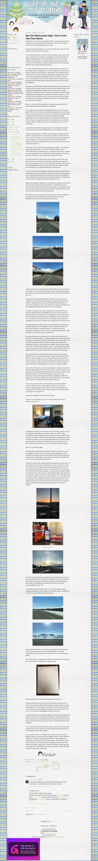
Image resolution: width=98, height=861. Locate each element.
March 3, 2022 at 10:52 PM (38, 803)
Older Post (67, 811)
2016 (10, 159)
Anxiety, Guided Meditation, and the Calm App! (17, 138)
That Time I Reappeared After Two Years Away (16, 153)
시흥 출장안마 (42, 799)
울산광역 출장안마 (63, 797)
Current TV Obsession (17, 149)
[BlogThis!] (43, 760)
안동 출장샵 (60, 795)
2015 (10, 161)
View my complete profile (17, 41)
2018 (10, 125)
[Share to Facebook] (46, 760)
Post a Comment (30, 808)
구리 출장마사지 (37, 797)
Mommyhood (32, 761)
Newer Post (29, 811)
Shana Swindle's (51, 833)
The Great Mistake (40, 761)
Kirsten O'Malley (34, 779)
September (14, 132)
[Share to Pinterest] (47, 760)
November (14, 127)
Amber (18, 37)
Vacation (53, 761)
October (13, 129)
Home (48, 811)
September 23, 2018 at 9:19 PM (39, 786)
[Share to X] (44, 760)
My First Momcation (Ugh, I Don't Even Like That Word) (16, 144)
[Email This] (41, 760)
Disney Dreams (15, 134)
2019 (10, 122)
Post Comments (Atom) (40, 814)
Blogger (53, 821)
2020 (10, 119)
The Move (48, 761)
